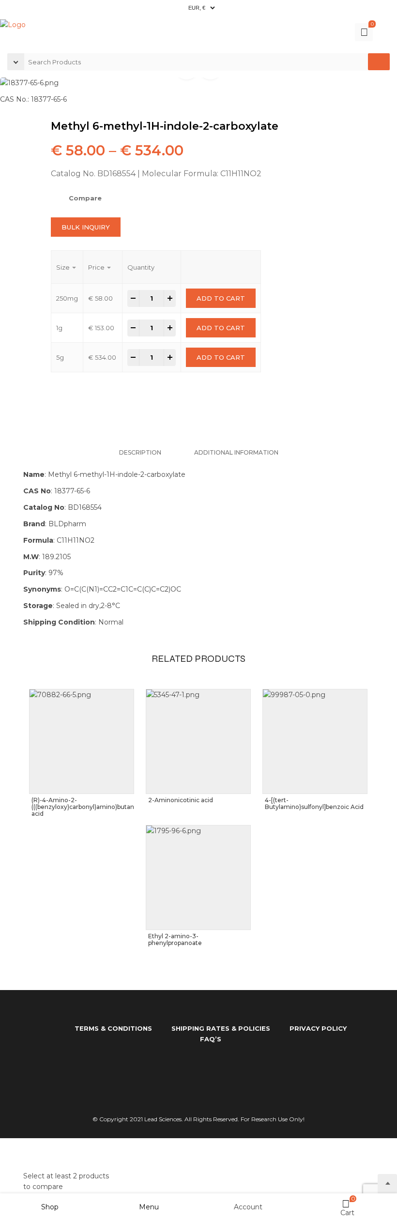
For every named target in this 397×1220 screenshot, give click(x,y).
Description (140, 452)
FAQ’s (210, 1039)
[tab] (140, 452)
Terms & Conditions (113, 1028)
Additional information (236, 452)
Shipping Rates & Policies (220, 1028)
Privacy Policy (318, 1028)
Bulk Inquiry (85, 227)
